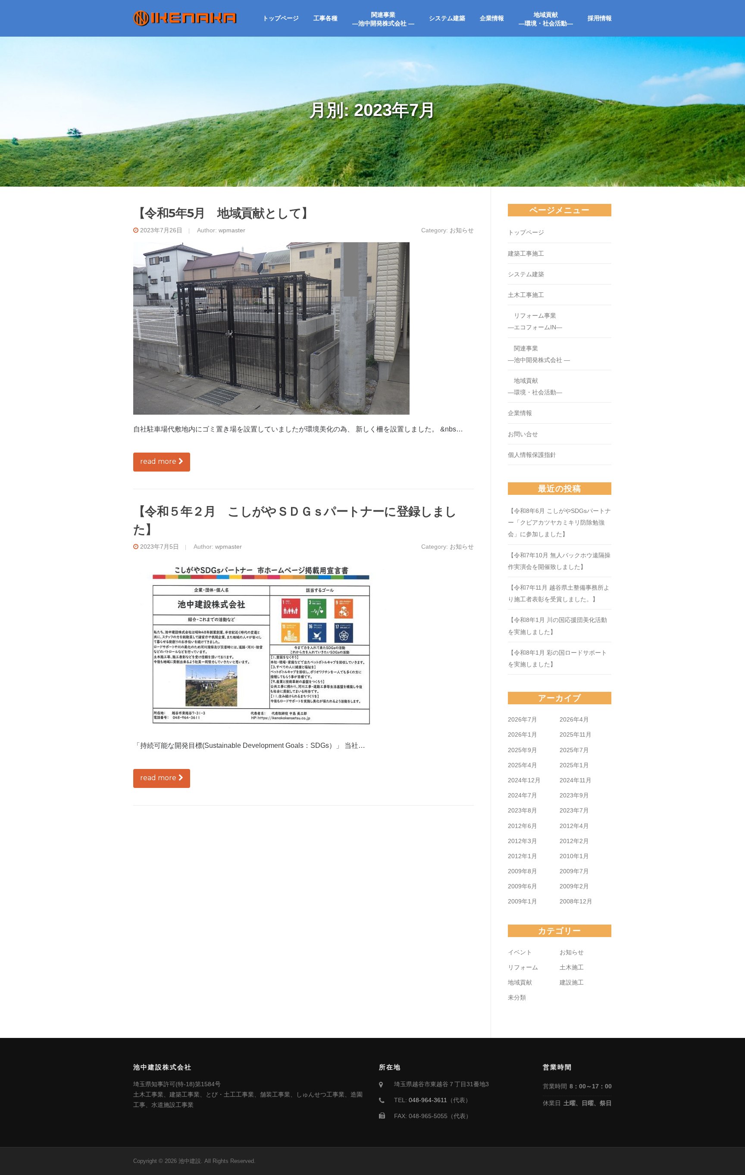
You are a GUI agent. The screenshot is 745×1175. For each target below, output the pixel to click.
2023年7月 (574, 810)
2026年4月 (574, 719)
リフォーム (523, 967)
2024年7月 (522, 795)
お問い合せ (523, 434)
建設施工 (572, 982)
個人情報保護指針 (532, 454)
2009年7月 (574, 871)
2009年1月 (522, 901)
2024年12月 (524, 780)
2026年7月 (522, 719)
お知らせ (462, 230)
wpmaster (232, 230)
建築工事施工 (526, 253)
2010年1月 (574, 856)
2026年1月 (522, 734)
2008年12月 (576, 901)
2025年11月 (576, 734)
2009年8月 (522, 871)
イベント (520, 952)
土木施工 (572, 967)
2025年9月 (522, 750)
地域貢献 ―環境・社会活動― (546, 19)
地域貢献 (520, 982)
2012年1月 (522, 856)
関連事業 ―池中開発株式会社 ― (383, 19)
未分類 (517, 997)
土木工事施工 (526, 294)
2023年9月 (574, 795)
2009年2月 (574, 886)
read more (158, 461)
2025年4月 (522, 765)
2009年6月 (522, 886)
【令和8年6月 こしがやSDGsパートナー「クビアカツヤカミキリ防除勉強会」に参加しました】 (559, 522)
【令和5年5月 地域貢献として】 (223, 213)
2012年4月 (574, 825)
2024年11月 (576, 780)
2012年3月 (522, 841)
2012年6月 (522, 825)
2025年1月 (574, 765)
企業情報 (492, 18)
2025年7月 (574, 750)
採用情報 (600, 18)
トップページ (281, 18)
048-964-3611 (428, 1100)
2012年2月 (574, 841)
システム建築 (447, 18)
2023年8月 (522, 810)
